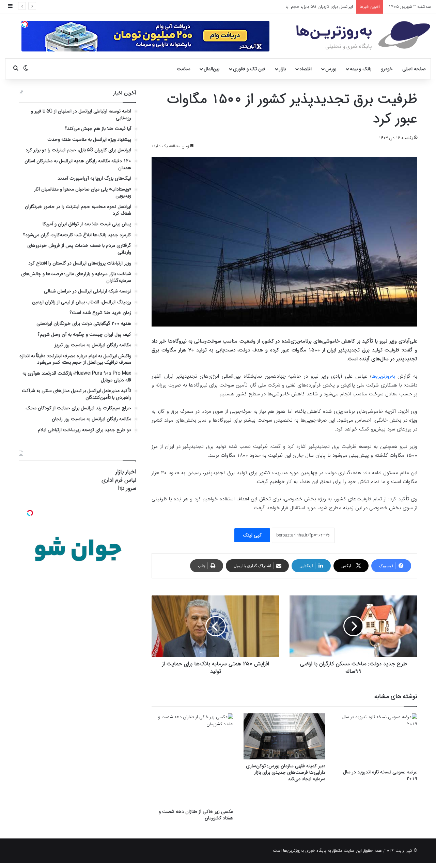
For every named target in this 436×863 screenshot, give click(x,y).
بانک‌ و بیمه (360, 69)
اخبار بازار (125, 471)
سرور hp (127, 488)
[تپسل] (24, 24)
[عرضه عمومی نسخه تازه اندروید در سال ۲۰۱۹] (376, 739)
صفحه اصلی (414, 69)
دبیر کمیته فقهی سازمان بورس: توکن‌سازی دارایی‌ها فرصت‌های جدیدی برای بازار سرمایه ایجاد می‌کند (285, 772)
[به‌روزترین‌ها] (363, 35)
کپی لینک (252, 535)
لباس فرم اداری (119, 480)
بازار (282, 69)
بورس (330, 69)
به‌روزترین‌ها (383, 376)
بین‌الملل (211, 69)
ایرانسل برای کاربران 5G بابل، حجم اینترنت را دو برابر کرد (302, 6)
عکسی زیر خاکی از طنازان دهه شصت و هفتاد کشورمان (196, 815)
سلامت (183, 69)
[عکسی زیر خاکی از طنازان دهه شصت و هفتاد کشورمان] (192, 759)
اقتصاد (305, 69)
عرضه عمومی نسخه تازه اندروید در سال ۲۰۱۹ (380, 775)
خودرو (387, 69)
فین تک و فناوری (249, 69)
